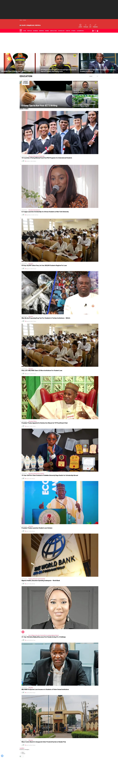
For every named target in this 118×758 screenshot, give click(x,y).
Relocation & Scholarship (38, 156)
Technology (61, 30)
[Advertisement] (59, 9)
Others (73, 30)
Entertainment (36, 210)
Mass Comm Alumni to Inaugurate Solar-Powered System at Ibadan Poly (44, 742)
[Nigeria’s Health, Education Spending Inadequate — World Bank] (60, 555)
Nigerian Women (55, 635)
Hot (90, 26)
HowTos (68, 30)
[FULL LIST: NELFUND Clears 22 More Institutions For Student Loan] (60, 345)
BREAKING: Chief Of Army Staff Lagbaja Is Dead (16, 71)
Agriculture (53, 30)
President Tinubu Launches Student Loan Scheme (37, 528)
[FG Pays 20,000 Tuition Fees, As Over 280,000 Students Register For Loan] (60, 240)
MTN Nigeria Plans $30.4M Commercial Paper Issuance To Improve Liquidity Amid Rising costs (58, 70)
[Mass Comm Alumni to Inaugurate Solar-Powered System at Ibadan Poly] (60, 716)
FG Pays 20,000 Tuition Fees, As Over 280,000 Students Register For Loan (44, 265)
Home (24, 30)
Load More (22, 748)
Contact (24, 20)
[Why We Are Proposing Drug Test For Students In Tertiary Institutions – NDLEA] (60, 292)
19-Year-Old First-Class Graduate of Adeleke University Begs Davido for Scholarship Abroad (50, 475)
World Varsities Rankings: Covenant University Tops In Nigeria (84, 105)
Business (35, 30)
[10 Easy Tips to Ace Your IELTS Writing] (46, 94)
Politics (35, 421)
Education (31, 156)
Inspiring (41, 30)
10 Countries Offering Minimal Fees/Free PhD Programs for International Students (47, 158)
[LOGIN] (97, 30)
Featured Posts (43, 635)
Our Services (80, 30)
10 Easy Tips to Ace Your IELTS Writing (39, 105)
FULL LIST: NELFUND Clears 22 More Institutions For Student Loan (42, 370)
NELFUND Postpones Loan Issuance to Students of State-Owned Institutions (45, 689)
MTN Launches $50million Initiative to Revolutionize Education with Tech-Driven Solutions (85, 90)
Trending (95, 26)
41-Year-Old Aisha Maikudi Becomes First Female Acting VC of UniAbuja (44, 637)
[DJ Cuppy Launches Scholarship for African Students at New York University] (60, 186)
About (21, 20)
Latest (80, 26)
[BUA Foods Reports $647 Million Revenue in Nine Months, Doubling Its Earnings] (98, 63)
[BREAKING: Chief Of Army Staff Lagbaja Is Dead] (19, 63)
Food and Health (41, 578)
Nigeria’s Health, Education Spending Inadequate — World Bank (41, 580)
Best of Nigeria (32, 635)
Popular (86, 26)
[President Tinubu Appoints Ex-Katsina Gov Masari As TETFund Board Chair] (60, 397)
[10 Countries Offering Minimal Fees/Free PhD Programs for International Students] (60, 132)
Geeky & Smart (36, 473)
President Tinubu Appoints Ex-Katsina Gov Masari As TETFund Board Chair (45, 423)
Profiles (29, 30)
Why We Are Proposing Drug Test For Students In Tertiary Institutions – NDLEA (46, 318)
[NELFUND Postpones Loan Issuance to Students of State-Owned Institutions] (60, 664)
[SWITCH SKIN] (93, 30)
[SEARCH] (95, 30)
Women (47, 30)
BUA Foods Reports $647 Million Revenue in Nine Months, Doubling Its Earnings (97, 70)
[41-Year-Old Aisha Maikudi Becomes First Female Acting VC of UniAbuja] (60, 607)
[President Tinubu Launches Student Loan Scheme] (60, 502)
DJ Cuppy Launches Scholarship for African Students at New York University (45, 212)
